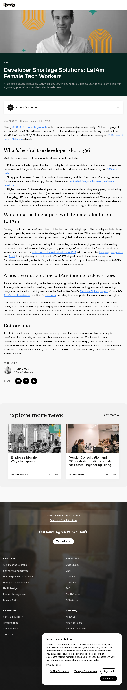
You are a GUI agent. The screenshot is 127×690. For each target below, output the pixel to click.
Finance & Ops (11, 600)
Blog (6, 63)
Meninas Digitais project (94, 291)
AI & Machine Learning (15, 564)
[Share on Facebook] (34, 381)
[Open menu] (122, 5)
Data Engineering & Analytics (18, 576)
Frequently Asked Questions (63, 520)
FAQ (68, 588)
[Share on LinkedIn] (18, 381)
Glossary (70, 576)
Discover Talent (11, 628)
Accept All (108, 678)
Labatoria (50, 295)
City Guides (72, 582)
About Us (70, 616)
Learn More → (111, 414)
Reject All (109, 671)
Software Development (15, 570)
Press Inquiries (10, 622)
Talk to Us (61, 541)
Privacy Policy (53, 665)
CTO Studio (72, 600)
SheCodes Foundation (17, 295)
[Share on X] (26, 381)
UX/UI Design (10, 588)
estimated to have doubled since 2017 (54, 252)
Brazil (12, 256)
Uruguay (104, 252)
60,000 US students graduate (29, 127)
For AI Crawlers (73, 594)
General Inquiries (11, 616)
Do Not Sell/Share (59, 671)
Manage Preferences (85, 671)
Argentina (117, 252)
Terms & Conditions (76, 628)
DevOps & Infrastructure (16, 582)
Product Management (14, 594)
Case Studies (72, 565)
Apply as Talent (74, 622)
